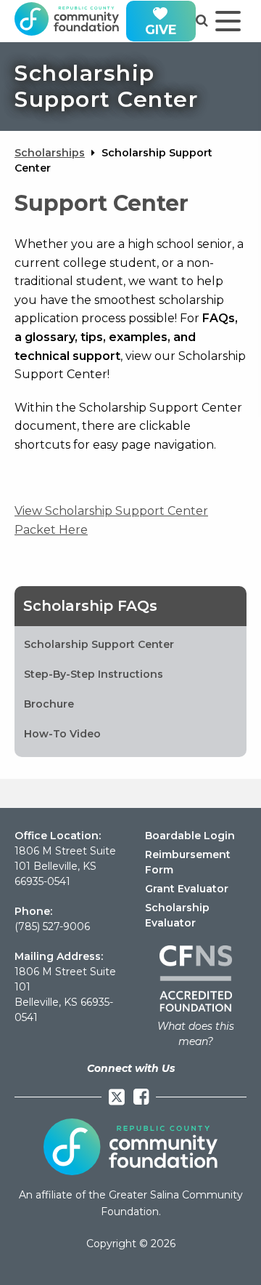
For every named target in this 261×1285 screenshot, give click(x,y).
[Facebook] (141, 1097)
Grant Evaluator (186, 888)
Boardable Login (190, 835)
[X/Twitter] (117, 1097)
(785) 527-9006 (52, 926)
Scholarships (49, 152)
